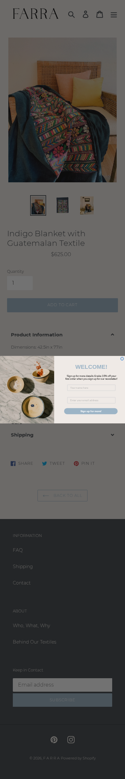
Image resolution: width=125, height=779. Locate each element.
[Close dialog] (122, 358)
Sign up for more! (91, 411)
